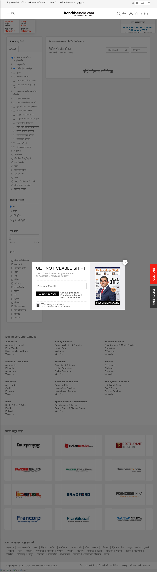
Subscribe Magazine (107, 303)
